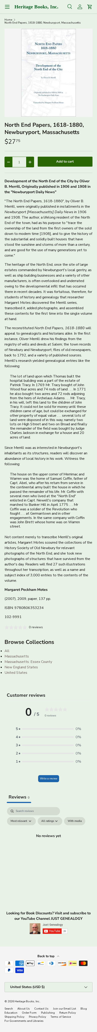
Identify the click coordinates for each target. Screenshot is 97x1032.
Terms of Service (61, 1017)
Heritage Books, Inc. (27, 1001)
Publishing (48, 1013)
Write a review (48, 778)
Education (11, 1013)
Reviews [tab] (19, 797)
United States (16, 672)
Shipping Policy (14, 1017)
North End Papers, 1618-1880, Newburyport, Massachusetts (43, 22)
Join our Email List (64, 1008)
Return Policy (67, 1013)
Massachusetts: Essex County (28, 661)
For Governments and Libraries (24, 1021)
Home (8, 19)
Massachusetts (17, 656)
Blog (84, 1008)
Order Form (29, 1013)
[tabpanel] (48, 846)
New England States (21, 667)
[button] (48, 729)
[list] (48, 73)
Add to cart (65, 161)
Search (9, 1008)
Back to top (46, 956)
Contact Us (41, 1008)
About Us (23, 1008)
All (7, 650)
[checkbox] (74, 821)
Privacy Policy (37, 1017)
